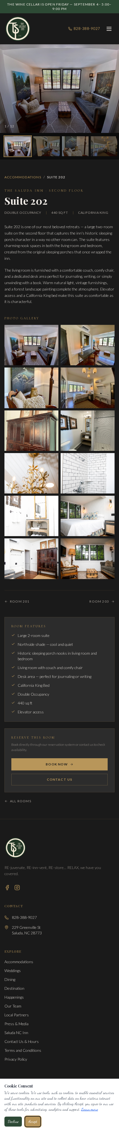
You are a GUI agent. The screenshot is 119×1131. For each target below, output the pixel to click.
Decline (13, 1121)
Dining (9, 979)
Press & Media (16, 1023)
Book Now (57, 764)
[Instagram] (17, 887)
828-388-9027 (87, 28)
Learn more (89, 1109)
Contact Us (60, 779)
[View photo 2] (46, 146)
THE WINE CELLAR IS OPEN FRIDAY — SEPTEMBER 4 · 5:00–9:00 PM (59, 6)
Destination (14, 988)
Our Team (12, 1006)
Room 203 (99, 601)
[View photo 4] (104, 146)
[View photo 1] (17, 146)
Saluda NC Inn (16, 1032)
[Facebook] (7, 887)
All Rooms (20, 801)
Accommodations (22, 177)
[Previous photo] (9, 88)
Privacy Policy (15, 1059)
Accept (33, 1121)
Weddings (12, 970)
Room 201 (20, 601)
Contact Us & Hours (21, 1041)
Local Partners (16, 1014)
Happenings (14, 997)
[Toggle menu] (109, 28)
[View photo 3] (75, 146)
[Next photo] (109, 88)
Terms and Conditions (22, 1050)
